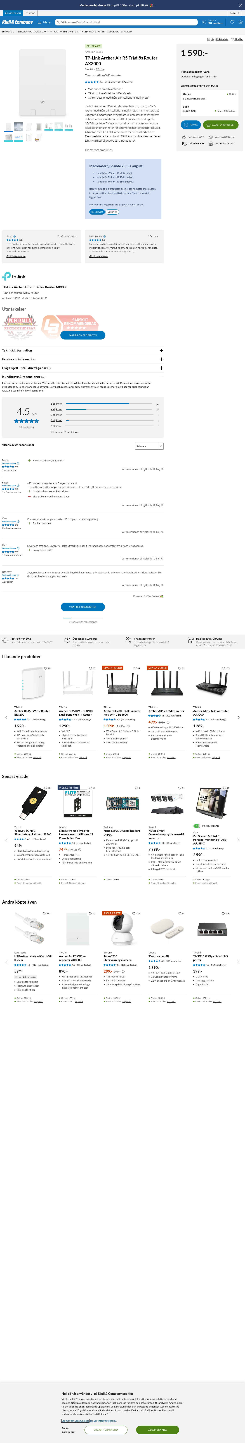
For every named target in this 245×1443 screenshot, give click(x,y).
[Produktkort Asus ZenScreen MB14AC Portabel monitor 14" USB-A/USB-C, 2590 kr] (212, 803)
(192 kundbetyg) (129, 964)
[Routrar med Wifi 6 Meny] (78, 32)
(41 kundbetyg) (83, 843)
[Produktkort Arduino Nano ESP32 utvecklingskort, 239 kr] (122, 803)
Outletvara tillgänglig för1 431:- (199, 76)
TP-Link (100, 69)
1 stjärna (56, 425)
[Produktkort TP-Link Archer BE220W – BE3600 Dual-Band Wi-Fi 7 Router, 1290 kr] (78, 683)
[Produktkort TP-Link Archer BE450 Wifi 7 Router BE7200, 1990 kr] (33, 683)
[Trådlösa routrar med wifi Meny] (51, 32)
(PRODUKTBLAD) (211, 826)
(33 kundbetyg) (83, 719)
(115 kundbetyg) (174, 961)
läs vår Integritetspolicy (103, 1420)
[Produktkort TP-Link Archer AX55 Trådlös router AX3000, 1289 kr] (212, 683)
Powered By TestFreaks (146, 596)
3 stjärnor (56, 414)
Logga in (112, 212)
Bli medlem (97, 212)
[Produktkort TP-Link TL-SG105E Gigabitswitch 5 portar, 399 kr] (212, 929)
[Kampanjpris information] (128, 726)
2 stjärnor (56, 420)
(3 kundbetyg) (217, 848)
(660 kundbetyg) (218, 719)
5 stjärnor (56, 403)
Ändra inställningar (69, 1430)
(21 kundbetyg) (39, 719)
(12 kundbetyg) (173, 843)
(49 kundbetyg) (128, 719)
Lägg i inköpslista (219, 39)
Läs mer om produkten (99, 150)
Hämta (194, 125)
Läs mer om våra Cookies (75, 1420)
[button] (8, 127)
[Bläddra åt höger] (238, 717)
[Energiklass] (196, 826)
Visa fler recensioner (82, 607)
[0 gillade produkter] (232, 22)
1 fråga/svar (126, 81)
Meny (47, 22)
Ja (151, 469)
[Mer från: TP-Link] (13, 278)
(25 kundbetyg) (39, 839)
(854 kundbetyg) (218, 964)
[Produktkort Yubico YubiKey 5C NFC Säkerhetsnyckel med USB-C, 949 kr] (33, 803)
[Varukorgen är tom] (240, 22)
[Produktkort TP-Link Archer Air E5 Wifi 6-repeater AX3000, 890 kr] (78, 929)
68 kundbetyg (112, 81)
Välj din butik (189, 110)
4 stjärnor (56, 409)
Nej (158, 469)
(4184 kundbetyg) (40, 964)
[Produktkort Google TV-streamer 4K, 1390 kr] (167, 929)
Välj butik (37, 757)
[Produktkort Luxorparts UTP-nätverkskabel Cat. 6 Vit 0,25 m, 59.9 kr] (33, 929)
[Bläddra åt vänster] (6, 717)
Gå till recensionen (15, 256)
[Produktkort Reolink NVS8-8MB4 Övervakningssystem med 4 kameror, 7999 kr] (167, 803)
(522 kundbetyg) (174, 715)
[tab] (13, 13)
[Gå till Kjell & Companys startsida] (18, 22)
